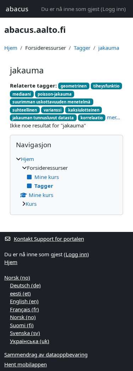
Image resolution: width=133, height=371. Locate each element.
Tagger (82, 47)
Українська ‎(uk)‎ (29, 341)
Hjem (10, 47)
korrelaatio (92, 117)
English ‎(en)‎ (24, 301)
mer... (113, 117)
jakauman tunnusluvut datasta (43, 117)
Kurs (31, 203)
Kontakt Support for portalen (49, 238)
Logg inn (113, 8)
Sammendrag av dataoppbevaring (46, 354)
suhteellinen (24, 110)
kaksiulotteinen (83, 110)
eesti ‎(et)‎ (20, 293)
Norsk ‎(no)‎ (17, 277)
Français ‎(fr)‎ (24, 309)
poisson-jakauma (55, 94)
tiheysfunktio (106, 86)
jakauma (108, 47)
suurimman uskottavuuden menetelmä (51, 101)
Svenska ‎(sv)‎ (25, 332)
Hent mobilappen (25, 364)
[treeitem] (66, 181)
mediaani (21, 94)
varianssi (52, 110)
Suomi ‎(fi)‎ (22, 325)
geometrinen (74, 86)
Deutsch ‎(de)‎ (25, 285)
